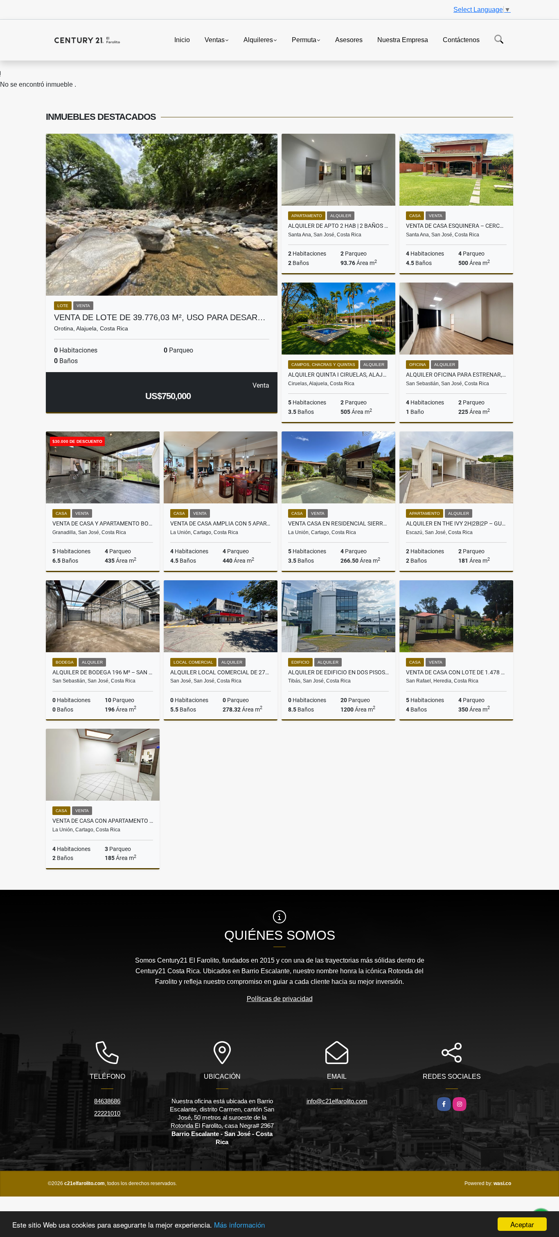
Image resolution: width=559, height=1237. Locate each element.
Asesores (349, 39)
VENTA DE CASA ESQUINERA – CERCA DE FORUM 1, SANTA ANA (456, 225)
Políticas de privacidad (280, 998)
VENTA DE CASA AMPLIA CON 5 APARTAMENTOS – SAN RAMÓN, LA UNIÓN (220, 523)
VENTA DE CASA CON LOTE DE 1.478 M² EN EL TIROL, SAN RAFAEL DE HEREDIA (456, 672)
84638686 (107, 1101)
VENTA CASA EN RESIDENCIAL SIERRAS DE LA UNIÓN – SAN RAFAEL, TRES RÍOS (338, 523)
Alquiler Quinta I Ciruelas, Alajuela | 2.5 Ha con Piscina (338, 374)
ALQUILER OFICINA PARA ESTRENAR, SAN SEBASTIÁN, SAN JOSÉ (456, 374)
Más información (239, 1224)
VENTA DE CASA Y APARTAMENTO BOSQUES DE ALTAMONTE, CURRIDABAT (102, 523)
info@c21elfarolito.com (337, 1101)
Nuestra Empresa (402, 39)
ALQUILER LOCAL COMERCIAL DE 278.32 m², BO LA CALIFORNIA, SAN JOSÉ (220, 672)
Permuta (304, 39)
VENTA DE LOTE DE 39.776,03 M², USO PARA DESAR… (160, 317)
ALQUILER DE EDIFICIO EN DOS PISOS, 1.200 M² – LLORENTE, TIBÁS (338, 672)
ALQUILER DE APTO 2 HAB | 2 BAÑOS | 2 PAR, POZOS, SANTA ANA (338, 225)
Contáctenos (461, 39)
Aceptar (522, 1224)
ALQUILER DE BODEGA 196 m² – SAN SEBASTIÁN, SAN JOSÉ (102, 672)
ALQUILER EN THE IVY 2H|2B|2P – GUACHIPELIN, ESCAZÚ (456, 523)
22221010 (107, 1113)
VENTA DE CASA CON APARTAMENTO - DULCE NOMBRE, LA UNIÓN (102, 820)
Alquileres (258, 39)
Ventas (215, 39)
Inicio (182, 39)
